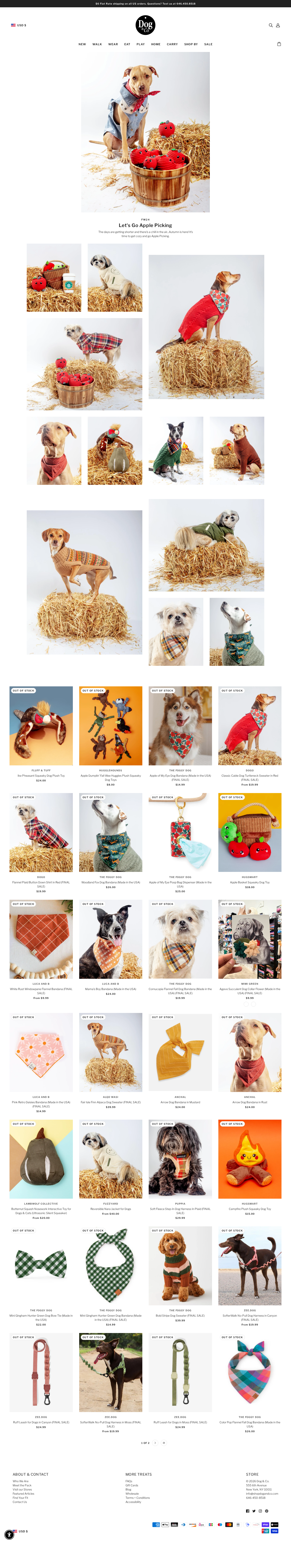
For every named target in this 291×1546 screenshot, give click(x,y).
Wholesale (132, 1493)
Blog (128, 1489)
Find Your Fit (20, 1497)
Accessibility (133, 1502)
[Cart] (280, 44)
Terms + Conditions (138, 1497)
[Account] (277, 25)
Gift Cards (132, 1485)
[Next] (155, 1443)
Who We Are (21, 1481)
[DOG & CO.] (145, 24)
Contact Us (20, 1502)
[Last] (164, 1443)
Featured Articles (23, 1493)
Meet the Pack (22, 1485)
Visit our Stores (22, 1489)
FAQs (129, 1481)
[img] (270, 25)
